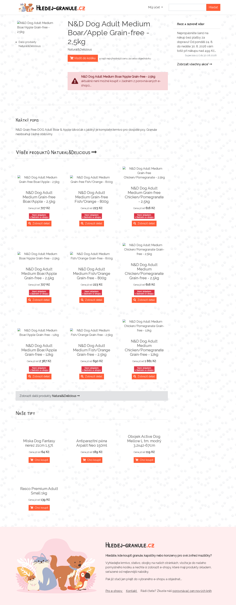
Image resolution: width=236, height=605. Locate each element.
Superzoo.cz (192, 55)
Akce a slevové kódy (190, 23)
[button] (155, 7)
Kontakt (132, 591)
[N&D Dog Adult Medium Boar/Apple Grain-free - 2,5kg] (39, 256)
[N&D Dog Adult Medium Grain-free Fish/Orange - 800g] (91, 179)
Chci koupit (40, 459)
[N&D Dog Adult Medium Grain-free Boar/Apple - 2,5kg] (39, 179)
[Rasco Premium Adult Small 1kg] (39, 480)
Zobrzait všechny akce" (193, 64)
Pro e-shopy (114, 591)
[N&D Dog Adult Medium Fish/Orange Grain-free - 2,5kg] (91, 332)
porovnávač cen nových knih (192, 591)
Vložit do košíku (84, 58)
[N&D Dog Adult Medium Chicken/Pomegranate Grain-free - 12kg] (144, 326)
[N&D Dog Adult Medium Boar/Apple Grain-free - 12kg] (39, 332)
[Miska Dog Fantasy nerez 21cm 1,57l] (39, 432)
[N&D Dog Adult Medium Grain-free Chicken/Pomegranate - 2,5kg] (144, 173)
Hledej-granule (60, 7)
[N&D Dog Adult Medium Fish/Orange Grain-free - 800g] (91, 256)
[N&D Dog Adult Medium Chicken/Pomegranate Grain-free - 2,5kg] (144, 249)
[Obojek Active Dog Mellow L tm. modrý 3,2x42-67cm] (144, 427)
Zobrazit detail (40, 223)
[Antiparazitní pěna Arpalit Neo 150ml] (91, 432)
